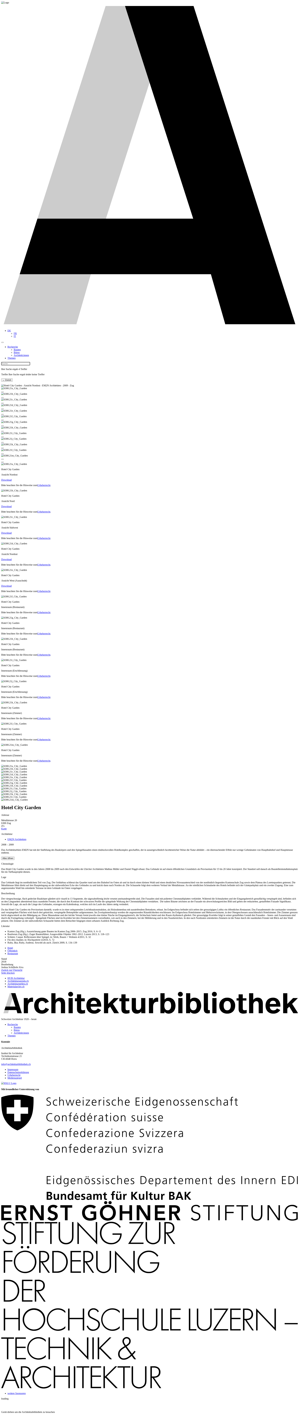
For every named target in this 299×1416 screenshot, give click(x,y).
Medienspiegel (14, 1078)
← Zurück (6, 380)
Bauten (17, 349)
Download (6, 480)
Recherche (12, 347)
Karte (4, 828)
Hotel (10, 948)
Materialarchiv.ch (15, 986)
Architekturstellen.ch (17, 983)
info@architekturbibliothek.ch (16, 1064)
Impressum (12, 1069)
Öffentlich (12, 950)
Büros (17, 352)
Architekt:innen (21, 355)
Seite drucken (8, 973)
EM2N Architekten (16, 839)
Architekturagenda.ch (18, 981)
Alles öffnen (7, 858)
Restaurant (12, 953)
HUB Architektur (16, 978)
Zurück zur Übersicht (11, 970)
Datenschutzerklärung (18, 1072)
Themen (11, 358)
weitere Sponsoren (16, 1393)
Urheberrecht (43, 485)
